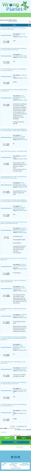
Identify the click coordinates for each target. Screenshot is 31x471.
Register (7, 438)
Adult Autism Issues (8, 89)
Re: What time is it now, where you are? (20, 368)
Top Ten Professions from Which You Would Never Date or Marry (14, 222)
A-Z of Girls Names (10, 29)
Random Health (23, 151)
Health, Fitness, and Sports (10, 151)
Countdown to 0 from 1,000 (12, 49)
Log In (24, 438)
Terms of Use (12, 464)
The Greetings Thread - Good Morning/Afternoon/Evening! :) (14, 177)
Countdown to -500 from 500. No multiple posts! (16, 201)
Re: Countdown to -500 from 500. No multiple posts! (19, 207)
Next (30, 429)
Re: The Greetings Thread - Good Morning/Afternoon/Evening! (20, 184)
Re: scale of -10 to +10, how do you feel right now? (19, 266)
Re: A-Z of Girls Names (19, 34)
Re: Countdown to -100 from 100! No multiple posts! (19, 137)
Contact (4, 463)
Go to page (17, 429)
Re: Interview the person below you (20, 315)
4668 (27, 429)
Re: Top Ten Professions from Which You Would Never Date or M (20, 229)
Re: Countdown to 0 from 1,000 (19, 55)
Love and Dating (8, 222)
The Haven (6, 258)
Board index (3, 432)
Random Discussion (8, 176)
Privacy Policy (14, 463)
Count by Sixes (9, 70)
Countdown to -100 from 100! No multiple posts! (16, 130)
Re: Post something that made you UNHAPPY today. (19, 288)
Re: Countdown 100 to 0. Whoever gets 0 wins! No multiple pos (19, 346)
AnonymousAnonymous (6, 35)
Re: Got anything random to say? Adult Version (19, 97)
